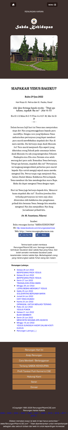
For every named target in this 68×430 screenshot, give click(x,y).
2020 (43, 413)
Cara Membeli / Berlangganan (34, 360)
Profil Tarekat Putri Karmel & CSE (34, 371)
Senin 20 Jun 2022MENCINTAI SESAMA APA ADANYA (32, 318)
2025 (9, 413)
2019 (50, 413)
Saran (34, 381)
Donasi (34, 387)
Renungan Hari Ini (34, 349)
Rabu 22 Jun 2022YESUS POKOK (25, 308)
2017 (64, 413)
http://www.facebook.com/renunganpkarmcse (36, 227)
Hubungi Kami (34, 376)
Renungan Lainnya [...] (26, 330)
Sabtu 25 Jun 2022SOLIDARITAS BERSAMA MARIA (31, 292)
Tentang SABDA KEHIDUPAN (34, 365)
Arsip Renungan (34, 355)
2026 (2, 413)
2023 (23, 413)
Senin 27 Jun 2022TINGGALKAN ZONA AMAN (29, 281)
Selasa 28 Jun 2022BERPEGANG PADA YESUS (29, 271)
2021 (36, 413)
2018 (57, 413)
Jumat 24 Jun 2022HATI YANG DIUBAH (25, 297)
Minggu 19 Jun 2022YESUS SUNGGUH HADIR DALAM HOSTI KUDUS (35, 325)
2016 (33, 415)
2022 (30, 413)
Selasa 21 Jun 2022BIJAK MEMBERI (25, 313)
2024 (16, 413)
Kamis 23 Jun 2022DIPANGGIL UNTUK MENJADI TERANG (34, 303)
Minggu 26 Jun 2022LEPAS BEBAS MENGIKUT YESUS (32, 287)
